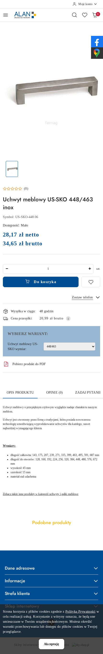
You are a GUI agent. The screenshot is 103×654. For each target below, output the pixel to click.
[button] (15, 189)
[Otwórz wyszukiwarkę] (74, 14)
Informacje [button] (15, 581)
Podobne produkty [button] (51, 522)
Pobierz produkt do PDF (29, 364)
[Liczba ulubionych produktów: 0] (84, 14)
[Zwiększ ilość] (89, 269)
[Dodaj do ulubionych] (90, 282)
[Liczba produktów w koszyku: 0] (94, 14)
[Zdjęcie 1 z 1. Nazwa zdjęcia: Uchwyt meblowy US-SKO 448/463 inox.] (12, 169)
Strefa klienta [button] (17, 593)
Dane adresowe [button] (20, 568)
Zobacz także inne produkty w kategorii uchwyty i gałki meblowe (40, 494)
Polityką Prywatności (80, 611)
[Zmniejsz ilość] (6, 269)
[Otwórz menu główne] (5, 15)
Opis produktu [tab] (20, 392)
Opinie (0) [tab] (54, 392)
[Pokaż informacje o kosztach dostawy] (68, 318)
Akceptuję (51, 644)
